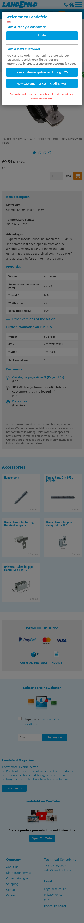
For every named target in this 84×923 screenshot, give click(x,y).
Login (42, 35)
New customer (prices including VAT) (42, 83)
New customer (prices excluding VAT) (42, 72)
